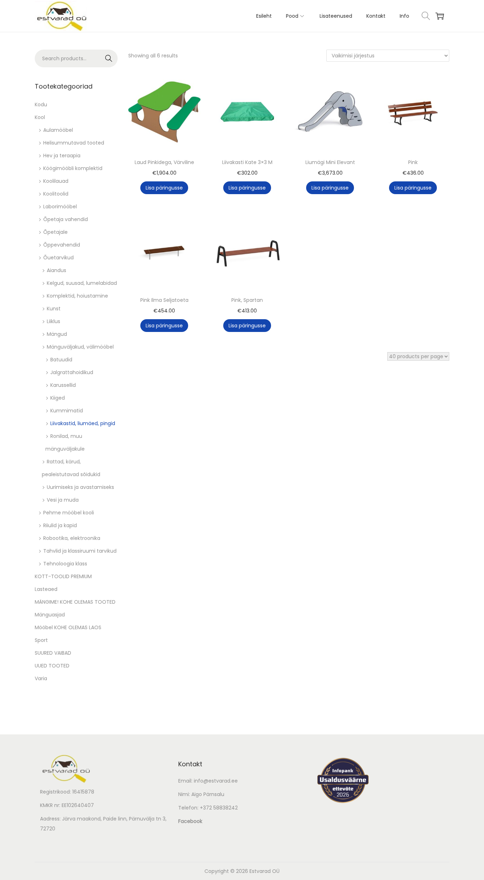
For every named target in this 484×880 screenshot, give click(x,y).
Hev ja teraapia (61, 155)
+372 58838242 (219, 807)
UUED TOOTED (52, 665)
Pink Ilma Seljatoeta (164, 300)
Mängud (57, 334)
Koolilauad (55, 181)
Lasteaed (46, 589)
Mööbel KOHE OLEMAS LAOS (68, 627)
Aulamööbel (58, 130)
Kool (40, 117)
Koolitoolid (55, 193)
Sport (41, 640)
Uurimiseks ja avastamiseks (80, 487)
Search (109, 58)
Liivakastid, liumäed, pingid (82, 423)
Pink (413, 162)
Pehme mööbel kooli (68, 512)
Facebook (190, 821)
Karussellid (63, 385)
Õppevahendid (61, 244)
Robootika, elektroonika (71, 538)
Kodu (41, 104)
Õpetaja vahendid (65, 219)
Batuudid (61, 359)
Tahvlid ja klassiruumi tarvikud (80, 550)
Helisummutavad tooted (73, 142)
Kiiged (57, 397)
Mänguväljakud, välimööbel (80, 346)
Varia (41, 678)
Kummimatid (66, 410)
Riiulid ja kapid (60, 525)
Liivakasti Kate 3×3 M (247, 162)
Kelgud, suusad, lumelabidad (82, 283)
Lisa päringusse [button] (164, 187)
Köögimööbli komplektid (72, 168)
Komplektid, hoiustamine (77, 295)
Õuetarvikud (58, 257)
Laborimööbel (60, 206)
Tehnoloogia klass (65, 563)
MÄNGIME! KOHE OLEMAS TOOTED (75, 601)
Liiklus (53, 321)
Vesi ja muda (63, 499)
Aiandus (56, 270)
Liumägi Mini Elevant (330, 162)
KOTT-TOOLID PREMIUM (63, 576)
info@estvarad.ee (216, 780)
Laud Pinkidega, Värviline (164, 162)
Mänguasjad (50, 614)
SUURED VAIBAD (53, 652)
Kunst (54, 308)
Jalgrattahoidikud (71, 372)
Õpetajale (55, 232)
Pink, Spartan (247, 300)
